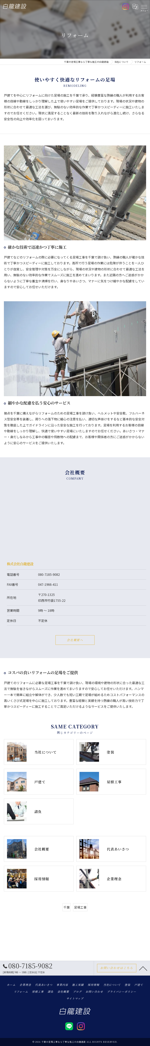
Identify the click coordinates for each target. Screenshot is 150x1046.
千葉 (66, 907)
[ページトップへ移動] (143, 968)
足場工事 (80, 907)
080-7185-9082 (49, 574)
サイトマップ (75, 998)
